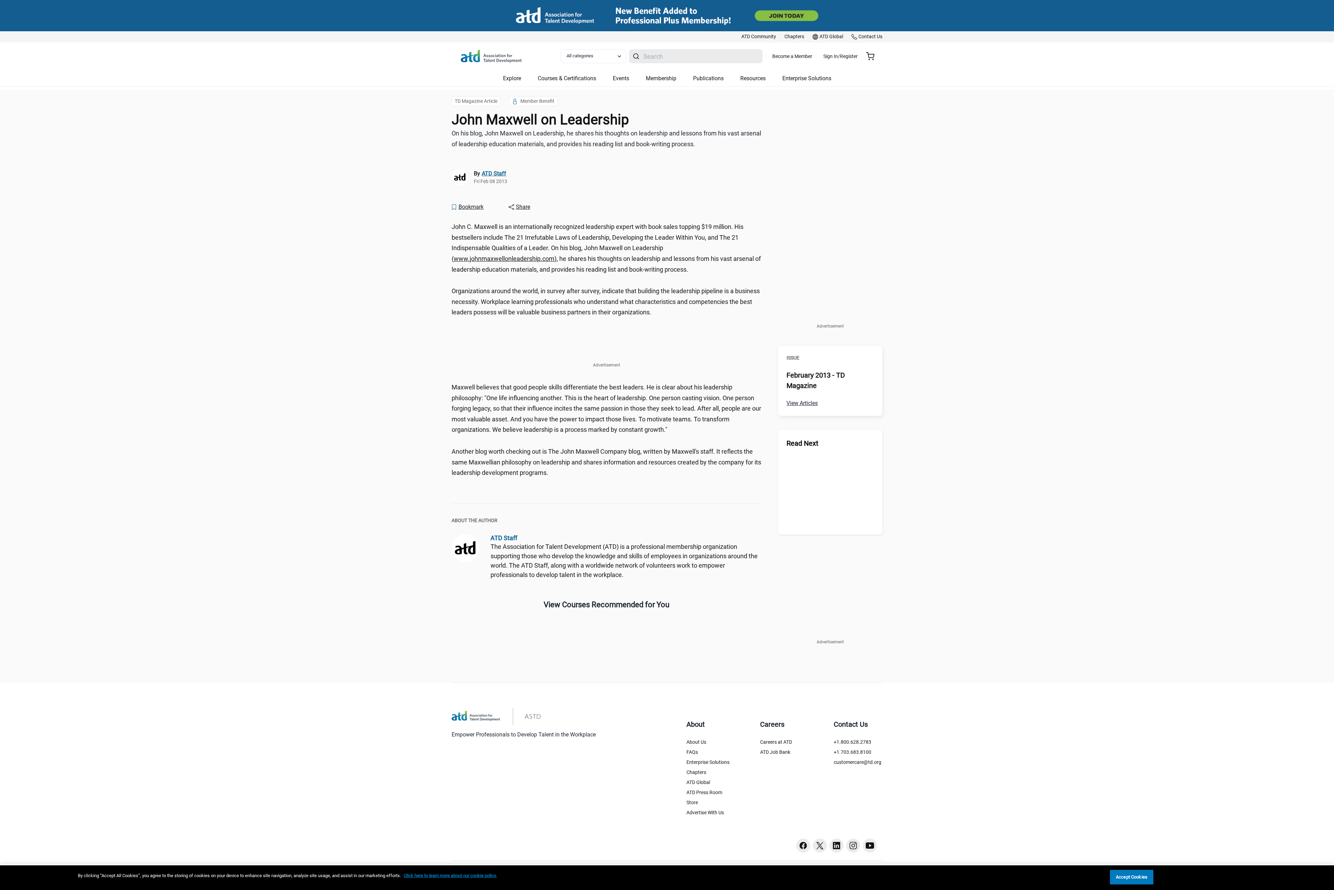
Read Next (802, 443)
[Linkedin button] (836, 845)
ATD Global (698, 782)
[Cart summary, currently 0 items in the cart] (872, 56)
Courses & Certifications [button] (567, 78)
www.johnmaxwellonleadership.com (504, 258)
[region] (667, 877)
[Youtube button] (870, 845)
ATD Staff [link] (494, 173)
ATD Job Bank (775, 752)
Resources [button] (753, 78)
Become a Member (792, 56)
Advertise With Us (705, 812)
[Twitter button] (820, 845)
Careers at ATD (776, 742)
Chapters (696, 772)
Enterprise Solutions (708, 762)
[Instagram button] (853, 845)
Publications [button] (708, 78)
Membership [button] (661, 78)
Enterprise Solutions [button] (806, 78)
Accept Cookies (1131, 877)
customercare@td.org (857, 762)
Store (692, 802)
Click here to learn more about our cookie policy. (450, 875)
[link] (758, 36)
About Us (696, 742)
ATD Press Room (704, 792)
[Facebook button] (803, 845)
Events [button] (621, 78)
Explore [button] (512, 78)
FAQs (692, 752)
